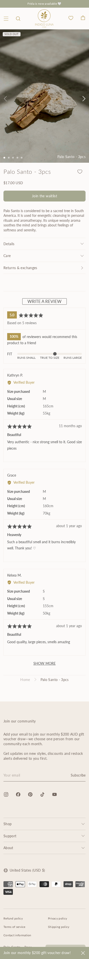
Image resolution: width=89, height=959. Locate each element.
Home (25, 680)
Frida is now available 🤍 (44, 3)
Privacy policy (57, 918)
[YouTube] (54, 794)
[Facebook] (18, 794)
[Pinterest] (30, 794)
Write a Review (44, 301)
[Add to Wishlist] (80, 171)
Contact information (17, 935)
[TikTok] (42, 794)
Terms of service (14, 927)
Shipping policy (58, 927)
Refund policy (13, 918)
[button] (18, 19)
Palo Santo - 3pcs (55, 680)
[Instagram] (6, 794)
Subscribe (78, 775)
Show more (44, 663)
